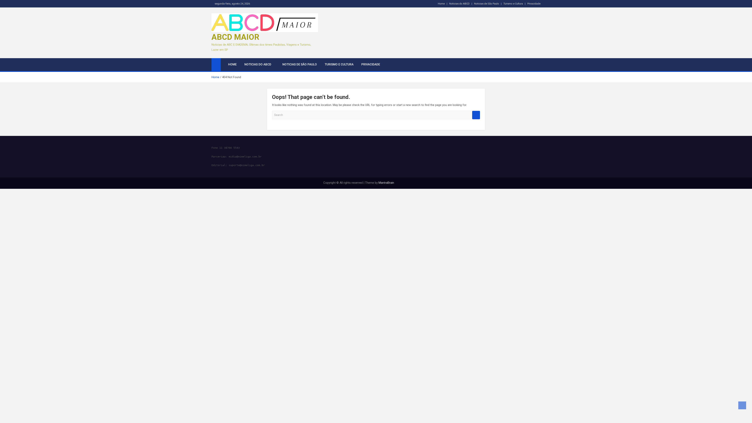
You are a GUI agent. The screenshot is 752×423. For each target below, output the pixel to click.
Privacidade (533, 3)
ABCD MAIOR (235, 37)
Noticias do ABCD (459, 3)
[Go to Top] (742, 405)
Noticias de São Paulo (486, 3)
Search (476, 115)
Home (441, 3)
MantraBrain (386, 182)
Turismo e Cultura (513, 3)
